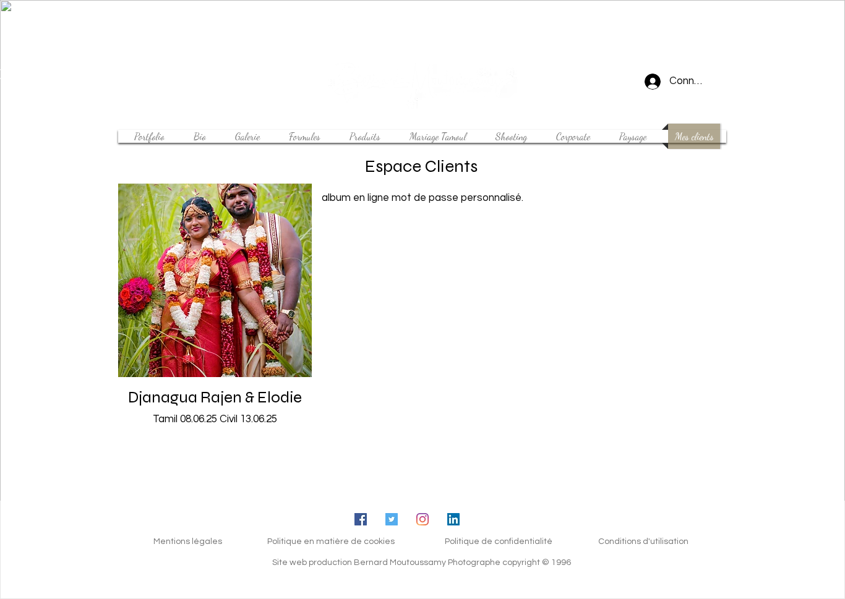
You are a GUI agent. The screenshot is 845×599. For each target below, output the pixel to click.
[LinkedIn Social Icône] (453, 519)
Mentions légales (187, 541)
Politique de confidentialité (498, 541)
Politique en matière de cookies (331, 541)
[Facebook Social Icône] (360, 519)
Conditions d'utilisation (643, 541)
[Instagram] (422, 519)
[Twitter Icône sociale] (391, 519)
